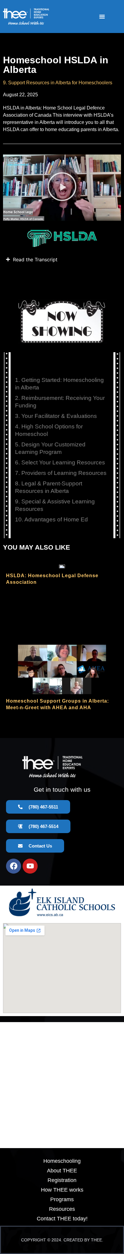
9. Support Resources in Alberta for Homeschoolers (57, 82)
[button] (102, 16)
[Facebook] (13, 866)
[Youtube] (30, 866)
